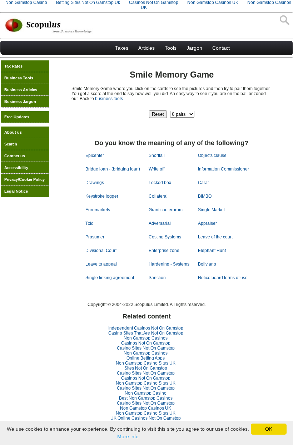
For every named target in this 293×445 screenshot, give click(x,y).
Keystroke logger (101, 196)
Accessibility (16, 167)
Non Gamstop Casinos (146, 338)
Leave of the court (215, 236)
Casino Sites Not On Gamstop (146, 348)
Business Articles (20, 90)
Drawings (94, 182)
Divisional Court (100, 250)
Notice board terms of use (223, 277)
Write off (156, 169)
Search (10, 144)
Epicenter (94, 155)
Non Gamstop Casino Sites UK (145, 363)
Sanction (157, 277)
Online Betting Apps (145, 358)
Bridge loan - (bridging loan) (112, 169)
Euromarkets (97, 209)
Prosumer (94, 236)
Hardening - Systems (169, 264)
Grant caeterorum (166, 209)
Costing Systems (165, 236)
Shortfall (157, 155)
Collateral (158, 196)
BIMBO (205, 196)
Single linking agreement (109, 277)
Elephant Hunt (212, 250)
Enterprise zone (164, 250)
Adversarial (160, 223)
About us (13, 132)
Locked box (160, 182)
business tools (109, 98)
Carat (203, 182)
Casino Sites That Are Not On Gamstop (145, 333)
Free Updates (16, 117)
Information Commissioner (223, 169)
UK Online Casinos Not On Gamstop (145, 418)
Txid (89, 223)
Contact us (14, 156)
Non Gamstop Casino (146, 393)
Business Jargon (20, 101)
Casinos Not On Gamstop (145, 343)
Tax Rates (13, 66)
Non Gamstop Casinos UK (145, 408)
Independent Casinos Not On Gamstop (145, 328)
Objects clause (212, 155)
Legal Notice (16, 191)
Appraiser (207, 223)
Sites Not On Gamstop (145, 368)
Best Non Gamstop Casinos (146, 398)
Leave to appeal (101, 264)
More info (128, 436)
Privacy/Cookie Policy (24, 179)
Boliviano (207, 264)
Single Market (211, 209)
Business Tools (18, 78)
